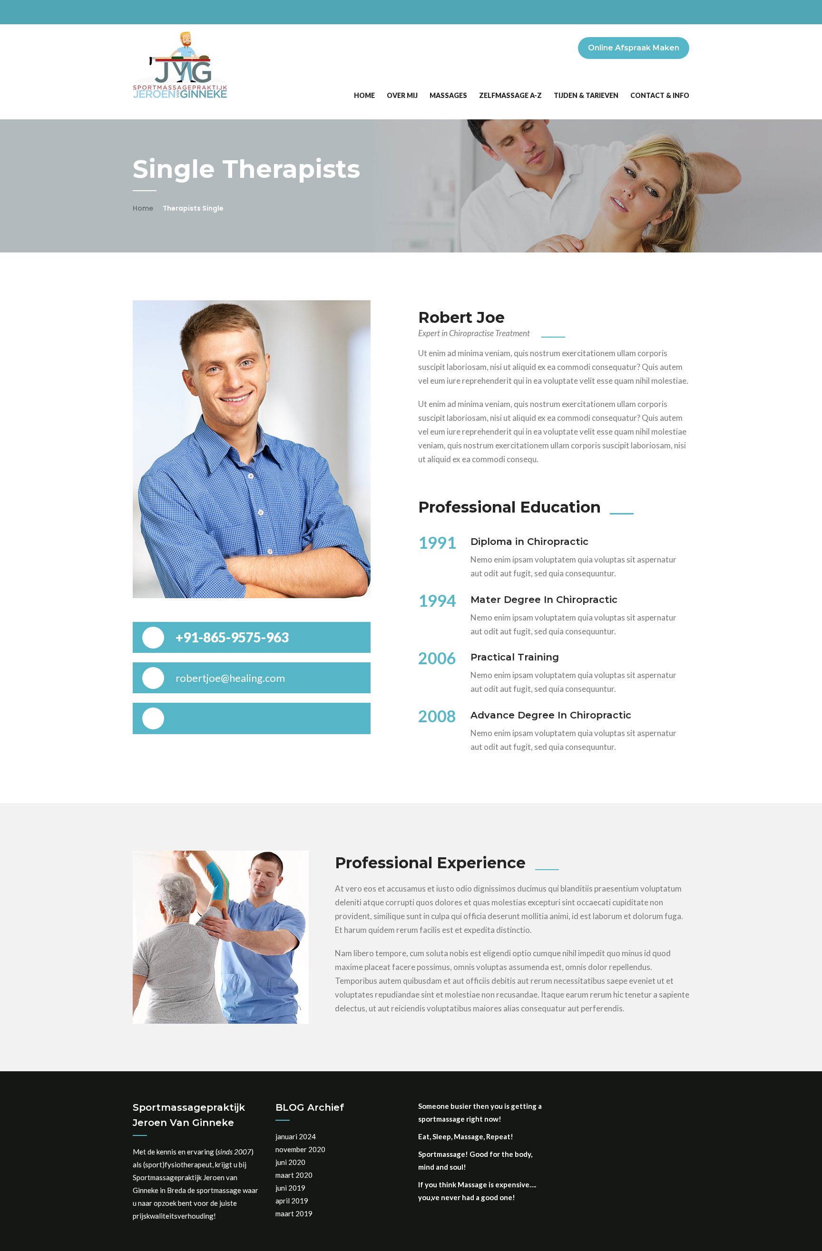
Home (364, 95)
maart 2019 (294, 1213)
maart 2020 (294, 1175)
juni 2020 (290, 1162)
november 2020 (300, 1149)
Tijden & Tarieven (586, 95)
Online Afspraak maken (633, 47)
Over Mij (402, 95)
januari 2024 (295, 1136)
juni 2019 (290, 1187)
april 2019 (291, 1200)
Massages (448, 95)
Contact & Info (659, 95)
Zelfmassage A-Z (510, 95)
